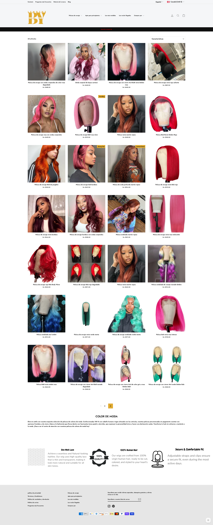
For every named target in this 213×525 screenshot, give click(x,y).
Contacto (30, 2)
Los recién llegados (125, 16)
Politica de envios (33, 502)
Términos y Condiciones (35, 496)
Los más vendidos (110, 16)
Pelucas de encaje (74, 16)
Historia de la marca (59, 2)
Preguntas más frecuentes (43, 2)
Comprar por (138, 16)
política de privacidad (34, 493)
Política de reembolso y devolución (38, 499)
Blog (69, 2)
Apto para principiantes (92, 16)
